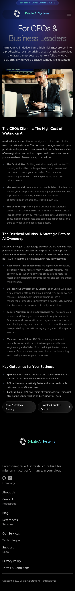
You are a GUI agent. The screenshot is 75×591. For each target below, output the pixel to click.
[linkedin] (10, 478)
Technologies (11, 540)
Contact (7, 499)
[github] (4, 478)
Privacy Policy (11, 561)
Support (8, 547)
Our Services (11, 533)
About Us (8, 492)
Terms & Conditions (15, 568)
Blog (5, 513)
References (10, 520)
